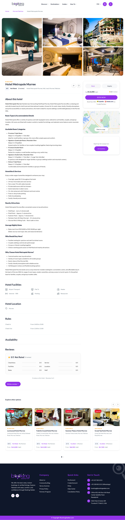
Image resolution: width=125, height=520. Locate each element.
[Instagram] (17, 495)
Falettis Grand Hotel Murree (46, 431)
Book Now (101, 97)
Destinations (55, 4)
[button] (105, 4)
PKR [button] (98, 4)
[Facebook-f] (13, 495)
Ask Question (101, 148)
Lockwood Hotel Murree (16, 431)
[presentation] (113, 404)
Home (7, 11)
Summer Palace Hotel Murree (76, 431)
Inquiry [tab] (109, 86)
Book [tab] (93, 86)
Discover (44, 4)
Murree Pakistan (18, 11)
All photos (115, 71)
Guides (64, 4)
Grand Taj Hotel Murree (103, 431)
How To (72, 4)
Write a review (12, 384)
